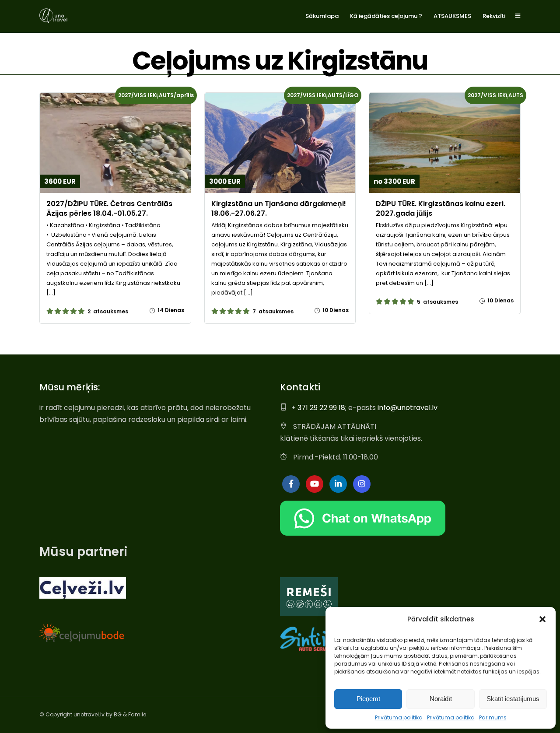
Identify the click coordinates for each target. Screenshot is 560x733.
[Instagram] (362, 484)
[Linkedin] (338, 484)
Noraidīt (441, 698)
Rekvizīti (494, 16)
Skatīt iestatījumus (512, 698)
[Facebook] (291, 484)
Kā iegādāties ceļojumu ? (386, 16)
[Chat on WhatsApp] (362, 533)
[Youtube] (314, 484)
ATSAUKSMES (452, 16)
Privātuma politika (399, 717)
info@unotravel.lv (408, 408)
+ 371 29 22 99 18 (318, 408)
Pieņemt (368, 698)
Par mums (493, 717)
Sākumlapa (322, 16)
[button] (542, 619)
